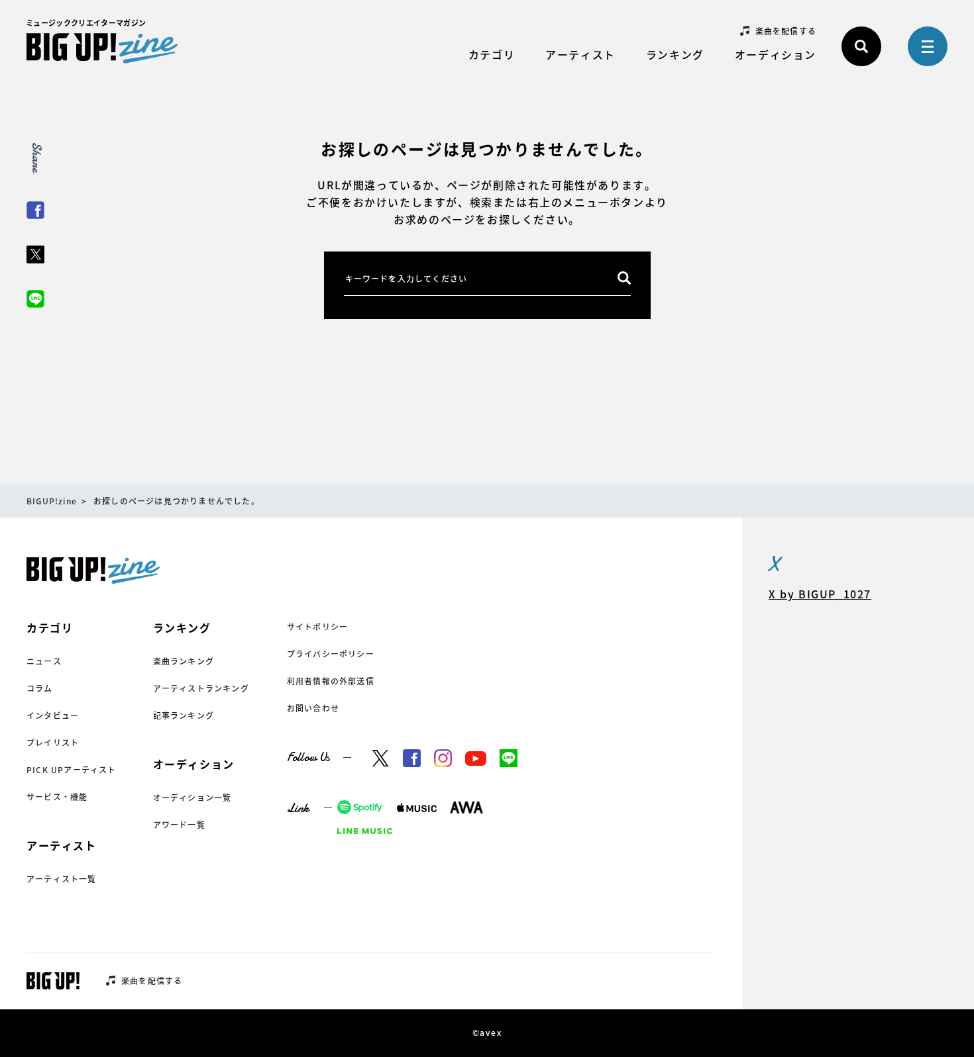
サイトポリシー (317, 627)
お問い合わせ (313, 708)
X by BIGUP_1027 (820, 594)
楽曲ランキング (183, 661)
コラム (40, 688)
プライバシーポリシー (330, 654)
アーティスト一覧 (62, 879)
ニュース (44, 661)
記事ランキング (183, 715)
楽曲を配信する (785, 31)
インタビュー (53, 715)
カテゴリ (491, 54)
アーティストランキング (201, 688)
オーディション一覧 (192, 798)
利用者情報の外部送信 (330, 681)
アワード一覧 (179, 825)
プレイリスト (53, 743)
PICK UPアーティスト (72, 770)
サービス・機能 (57, 797)
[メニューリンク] (927, 46)
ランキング (675, 54)
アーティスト (580, 54)
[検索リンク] (861, 46)
